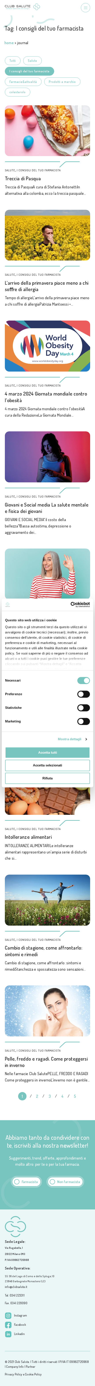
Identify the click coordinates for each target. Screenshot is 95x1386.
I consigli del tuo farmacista (29, 71)
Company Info (15, 1366)
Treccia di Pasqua (23, 178)
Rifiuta (47, 778)
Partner (30, 1366)
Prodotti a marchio (62, 82)
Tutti (13, 60)
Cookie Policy (33, 1374)
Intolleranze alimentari (28, 837)
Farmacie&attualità (23, 82)
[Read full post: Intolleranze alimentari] (47, 789)
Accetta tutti (47, 752)
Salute (32, 60)
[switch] (83, 694)
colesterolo (18, 92)
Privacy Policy (13, 1374)
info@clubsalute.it (16, 1287)
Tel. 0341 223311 (15, 1295)
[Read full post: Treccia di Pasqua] (47, 130)
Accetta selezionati (47, 765)
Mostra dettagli (70, 739)
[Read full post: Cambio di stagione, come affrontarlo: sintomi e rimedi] (47, 900)
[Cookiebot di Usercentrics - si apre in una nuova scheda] (70, 604)
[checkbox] (47, 1181)
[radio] (26, 1182)
